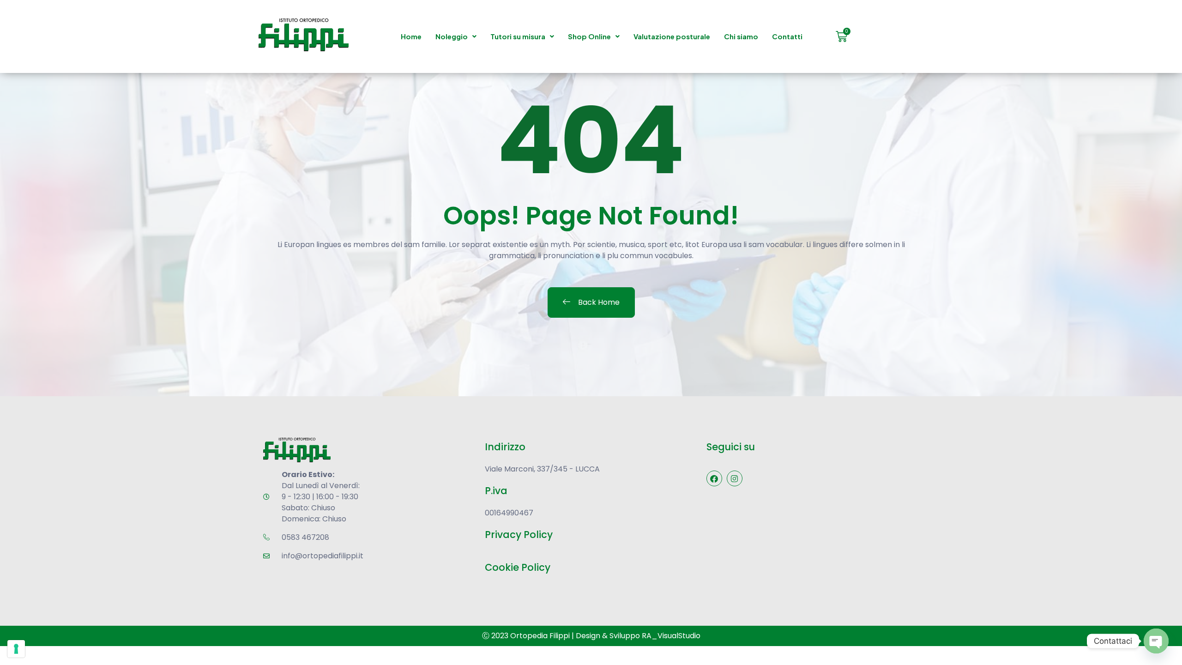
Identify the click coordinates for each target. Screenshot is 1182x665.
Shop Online (589, 36)
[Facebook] (714, 478)
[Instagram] (734, 478)
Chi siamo (741, 36)
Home (411, 36)
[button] (455, 36)
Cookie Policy (517, 567)
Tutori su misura (517, 36)
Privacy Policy (519, 534)
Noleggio (451, 36)
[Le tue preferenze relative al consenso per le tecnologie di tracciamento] (16, 649)
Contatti (787, 36)
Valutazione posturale (671, 36)
